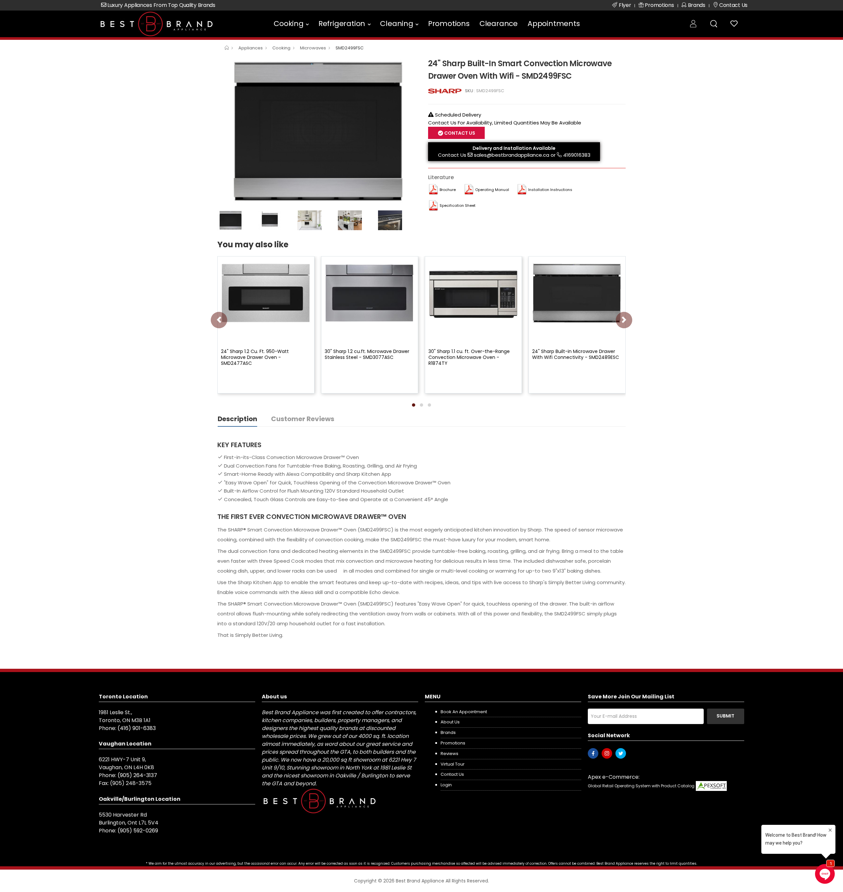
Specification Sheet (458, 205)
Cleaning (396, 23)
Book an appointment (464, 712)
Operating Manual (492, 189)
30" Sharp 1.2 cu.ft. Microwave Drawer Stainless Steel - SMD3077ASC (367, 354)
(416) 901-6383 (137, 728)
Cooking (289, 23)
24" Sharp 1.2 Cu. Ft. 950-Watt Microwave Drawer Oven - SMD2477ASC (255, 357)
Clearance (498, 23)
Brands (448, 732)
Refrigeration (341, 23)
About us (450, 722)
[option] (317, 132)
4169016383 (576, 154)
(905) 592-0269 (138, 830)
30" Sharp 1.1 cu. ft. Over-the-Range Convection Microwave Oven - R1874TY (469, 357)
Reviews (449, 753)
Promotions (449, 23)
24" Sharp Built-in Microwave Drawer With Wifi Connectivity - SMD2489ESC (575, 354)
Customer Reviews (302, 418)
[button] (414, 405)
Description (237, 418)
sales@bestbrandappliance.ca (511, 154)
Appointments (554, 23)
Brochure (448, 189)
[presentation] (219, 320)
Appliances (250, 48)
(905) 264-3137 (137, 775)
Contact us (452, 774)
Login (446, 785)
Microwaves (313, 48)
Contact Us (452, 154)
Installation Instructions (550, 189)
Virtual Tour (453, 764)
